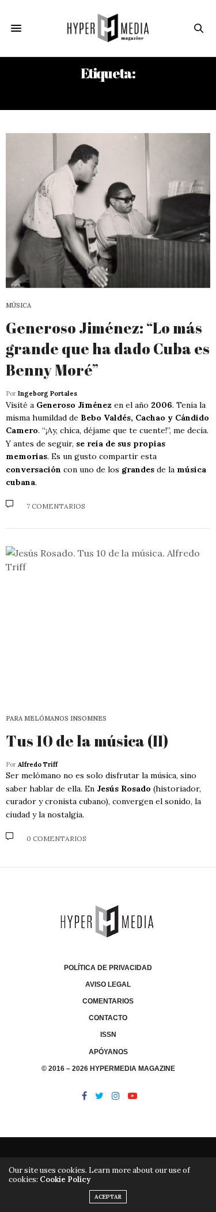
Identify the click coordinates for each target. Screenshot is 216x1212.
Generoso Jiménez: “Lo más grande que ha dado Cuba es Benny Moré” (108, 348)
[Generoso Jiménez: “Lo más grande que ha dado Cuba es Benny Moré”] (108, 210)
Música (18, 305)
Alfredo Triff (38, 764)
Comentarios (108, 1001)
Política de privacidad (108, 968)
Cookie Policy (65, 1179)
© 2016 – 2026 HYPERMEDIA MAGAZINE (108, 1069)
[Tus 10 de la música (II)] (108, 623)
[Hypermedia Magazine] (108, 28)
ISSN (108, 1035)
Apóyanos (108, 1052)
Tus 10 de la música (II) (87, 740)
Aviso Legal (108, 984)
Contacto (108, 1018)
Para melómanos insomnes (56, 718)
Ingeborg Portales (47, 393)
